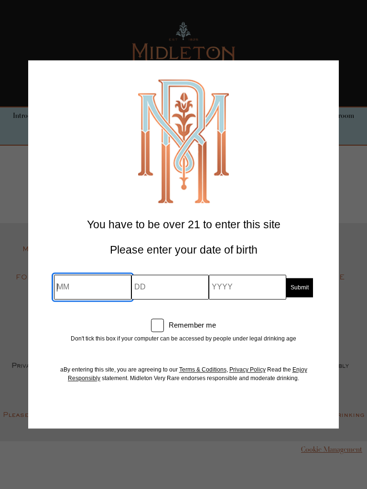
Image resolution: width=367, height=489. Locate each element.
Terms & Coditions (203, 370)
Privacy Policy (247, 370)
